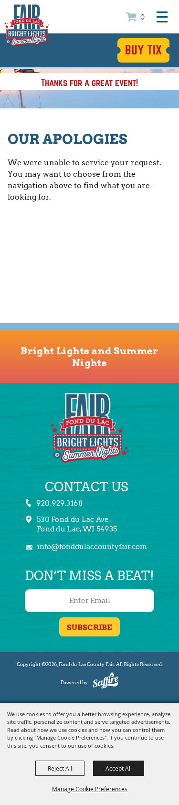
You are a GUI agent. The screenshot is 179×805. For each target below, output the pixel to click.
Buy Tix (143, 50)
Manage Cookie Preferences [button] (89, 789)
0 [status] (142, 17)
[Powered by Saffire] (105, 681)
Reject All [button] (60, 768)
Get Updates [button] (89, 626)
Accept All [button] (118, 768)
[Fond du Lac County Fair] (28, 24)
